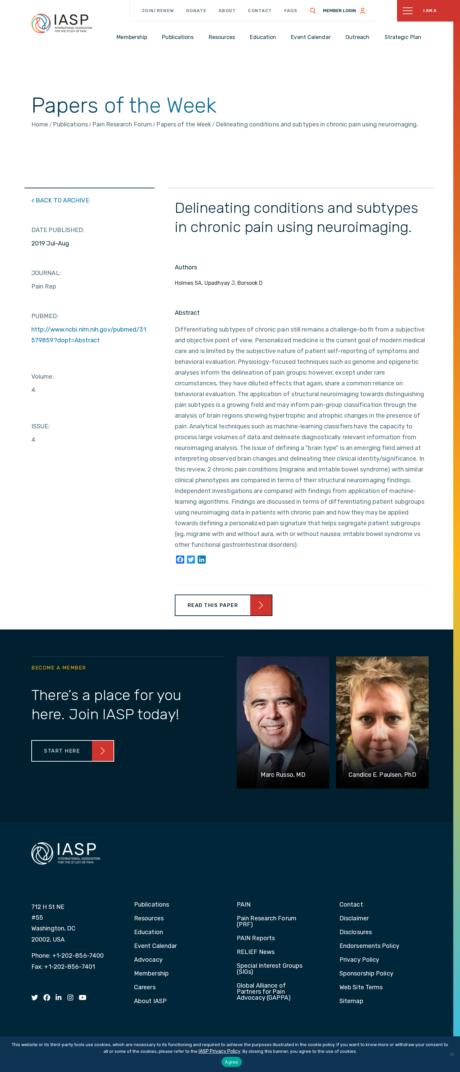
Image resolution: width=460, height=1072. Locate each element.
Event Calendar (155, 946)
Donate (196, 10)
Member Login (339, 10)
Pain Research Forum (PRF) (266, 921)
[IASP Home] (61, 23)
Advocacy (148, 960)
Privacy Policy (359, 960)
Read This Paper (213, 605)
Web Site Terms (361, 987)
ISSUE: (40, 426)
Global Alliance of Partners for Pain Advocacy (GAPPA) (264, 992)
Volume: (42, 376)
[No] (451, 1054)
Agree (231, 1062)
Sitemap (351, 1001)
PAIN (244, 905)
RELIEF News (255, 952)
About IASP (150, 1001)
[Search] (313, 11)
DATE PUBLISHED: (58, 230)
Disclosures (355, 932)
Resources (149, 918)
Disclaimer (354, 918)
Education (148, 932)
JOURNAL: (46, 273)
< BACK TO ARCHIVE (60, 200)
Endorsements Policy (369, 946)
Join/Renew (157, 10)
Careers (145, 987)
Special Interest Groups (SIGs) (269, 969)
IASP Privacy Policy (219, 1051)
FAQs (291, 10)
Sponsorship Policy (366, 973)
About (227, 10)
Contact (260, 10)
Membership (151, 973)
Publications (151, 905)
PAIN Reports (256, 938)
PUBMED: (45, 316)
